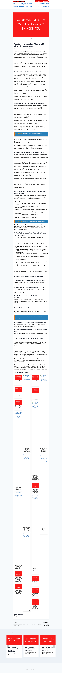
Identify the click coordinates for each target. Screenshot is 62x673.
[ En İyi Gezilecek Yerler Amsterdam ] (35, 4)
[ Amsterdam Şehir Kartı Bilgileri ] (26, 3)
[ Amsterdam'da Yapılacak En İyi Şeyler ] (20, 4)
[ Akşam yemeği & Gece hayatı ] (18, 6)
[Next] (54, 646)
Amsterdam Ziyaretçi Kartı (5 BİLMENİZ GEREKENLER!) (40, 624)
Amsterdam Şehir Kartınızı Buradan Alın (41, 1)
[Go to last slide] (8, 646)
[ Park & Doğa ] (37, 6)
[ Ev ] (14, 3)
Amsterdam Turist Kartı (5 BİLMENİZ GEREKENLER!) (47, 649)
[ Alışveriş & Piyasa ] (45, 6)
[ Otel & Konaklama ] (45, 7)
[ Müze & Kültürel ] (46, 4)
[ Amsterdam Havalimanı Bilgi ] (43, 3)
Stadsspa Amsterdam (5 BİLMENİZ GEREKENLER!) (20, 624)
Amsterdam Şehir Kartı (21, 48)
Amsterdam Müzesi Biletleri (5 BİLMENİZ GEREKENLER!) (30, 649)
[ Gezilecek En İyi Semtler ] (17, 7)
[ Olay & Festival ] (29, 6)
